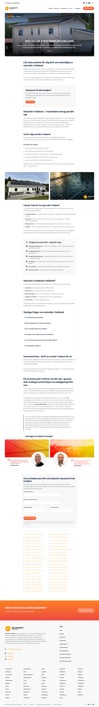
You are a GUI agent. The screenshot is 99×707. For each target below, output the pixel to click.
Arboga (62, 677)
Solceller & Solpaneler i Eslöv (32, 573)
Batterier (56, 8)
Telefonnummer (27, 507)
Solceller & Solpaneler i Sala (31, 552)
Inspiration (62, 637)
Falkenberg (27, 697)
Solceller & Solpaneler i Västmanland (34, 588)
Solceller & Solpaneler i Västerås (58, 588)
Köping (7, 677)
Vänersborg (8, 668)
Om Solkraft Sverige (65, 654)
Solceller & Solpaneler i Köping (58, 555)
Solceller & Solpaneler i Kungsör (33, 555)
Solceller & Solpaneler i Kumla (32, 579)
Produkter (78, 8)
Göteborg (80, 686)
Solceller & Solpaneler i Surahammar (34, 549)
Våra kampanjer (64, 647)
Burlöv (43, 683)
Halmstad (80, 694)
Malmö (25, 694)
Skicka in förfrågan (30, 518)
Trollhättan (26, 692)
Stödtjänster (63, 8)
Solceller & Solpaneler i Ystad (58, 585)
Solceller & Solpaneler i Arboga (32, 561)
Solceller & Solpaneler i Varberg (32, 591)
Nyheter (62, 633)
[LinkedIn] (93, 704)
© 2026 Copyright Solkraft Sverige (13, 704)
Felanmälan (63, 640)
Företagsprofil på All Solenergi (43, 704)
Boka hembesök (64, 650)
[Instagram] (86, 3)
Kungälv (44, 671)
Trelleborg (80, 677)
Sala (43, 674)
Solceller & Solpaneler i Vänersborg (33, 534)
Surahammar (8, 674)
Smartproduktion (57, 704)
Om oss (71, 8)
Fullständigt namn (28, 491)
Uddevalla (8, 692)
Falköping (62, 671)
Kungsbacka (45, 694)
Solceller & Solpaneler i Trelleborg (59, 561)
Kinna (25, 671)
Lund (25, 680)
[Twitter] (91, 704)
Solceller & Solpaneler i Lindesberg (59, 576)
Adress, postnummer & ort (30, 499)
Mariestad (62, 668)
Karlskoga (26, 686)
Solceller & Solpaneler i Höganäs (59, 570)
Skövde (62, 692)
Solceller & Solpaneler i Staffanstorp (34, 564)
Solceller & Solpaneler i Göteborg (33, 585)
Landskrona (63, 680)
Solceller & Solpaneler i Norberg (58, 552)
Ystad (7, 689)
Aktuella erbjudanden (65, 661)
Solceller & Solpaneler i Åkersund (59, 582)
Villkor (25, 704)
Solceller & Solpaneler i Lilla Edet (33, 540)
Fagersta (44, 677)
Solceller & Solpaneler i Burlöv (58, 573)
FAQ (61, 630)
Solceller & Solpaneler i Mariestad (59, 537)
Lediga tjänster (64, 644)
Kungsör (80, 674)
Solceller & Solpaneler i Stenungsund (60, 534)
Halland (7, 697)
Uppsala (80, 689)
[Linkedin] (89, 3)
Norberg (62, 674)
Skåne (79, 692)
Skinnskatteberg (28, 674)
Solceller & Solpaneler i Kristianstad (33, 570)
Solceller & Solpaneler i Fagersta (59, 558)
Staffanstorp (8, 680)
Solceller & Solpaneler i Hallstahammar (34, 558)
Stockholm (44, 692)
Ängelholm (62, 683)
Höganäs (7, 683)
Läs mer (49, 50)
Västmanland (27, 689)
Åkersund (62, 686)
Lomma (43, 680)
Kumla (7, 686)
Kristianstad (81, 680)
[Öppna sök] (92, 3)
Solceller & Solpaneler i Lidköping (59, 540)
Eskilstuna (44, 697)
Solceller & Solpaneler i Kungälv (58, 543)
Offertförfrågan (88, 8)
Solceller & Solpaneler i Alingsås (58, 546)
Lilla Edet (80, 668)
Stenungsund (27, 668)
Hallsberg (44, 686)
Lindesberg (81, 683)
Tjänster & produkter (65, 657)
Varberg (62, 689)
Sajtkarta (31, 704)
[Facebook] (84, 3)
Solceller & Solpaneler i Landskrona (59, 567)
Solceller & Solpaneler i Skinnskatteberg (61, 549)
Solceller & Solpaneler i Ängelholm (33, 576)
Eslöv (25, 683)
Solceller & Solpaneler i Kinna (32, 543)
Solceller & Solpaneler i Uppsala (58, 591)
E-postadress (54, 507)
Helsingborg (63, 694)
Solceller (50, 8)
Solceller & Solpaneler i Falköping (33, 546)
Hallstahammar (28, 677)
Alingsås (80, 671)
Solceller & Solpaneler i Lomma (32, 567)
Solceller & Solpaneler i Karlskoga (59, 579)
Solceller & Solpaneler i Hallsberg (33, 582)
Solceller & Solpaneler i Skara (32, 537)
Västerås (44, 689)
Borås (61, 697)
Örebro (7, 694)
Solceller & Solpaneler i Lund (57, 564)
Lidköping (8, 671)
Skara (43, 668)
